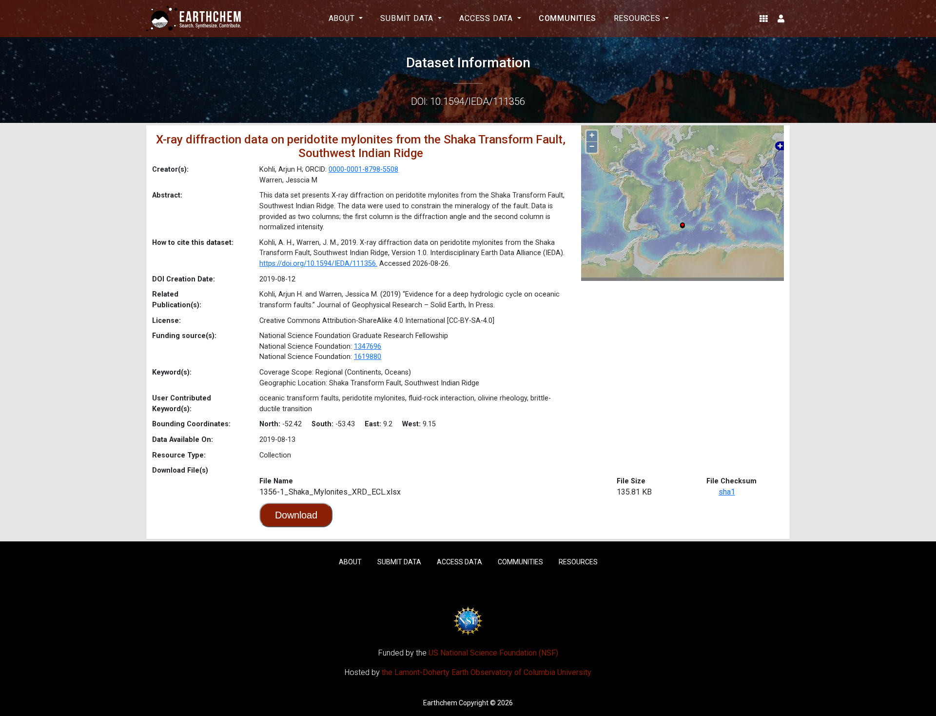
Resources (578, 562)
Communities (567, 18)
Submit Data (399, 562)
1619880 (367, 357)
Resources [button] (638, 18)
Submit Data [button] (408, 18)
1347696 (367, 346)
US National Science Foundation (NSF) (493, 652)
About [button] (343, 18)
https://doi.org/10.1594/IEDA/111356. (318, 263)
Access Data (459, 562)
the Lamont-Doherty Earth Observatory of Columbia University (486, 672)
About (350, 562)
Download (296, 515)
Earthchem (440, 703)
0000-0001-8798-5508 (363, 169)
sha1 (727, 492)
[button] (764, 18)
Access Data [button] (487, 18)
